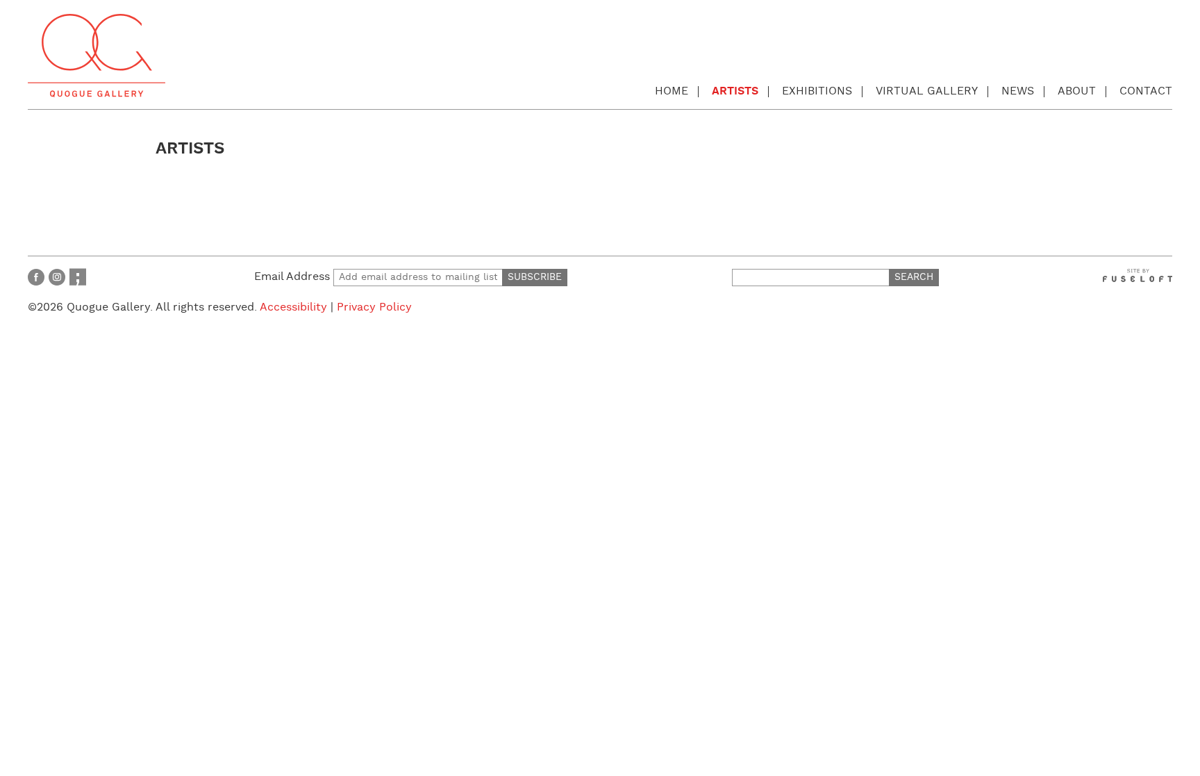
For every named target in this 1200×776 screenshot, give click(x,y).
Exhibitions (817, 91)
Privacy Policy (374, 307)
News (1017, 91)
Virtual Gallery (927, 91)
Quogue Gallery (96, 55)
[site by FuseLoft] (1137, 275)
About (1077, 91)
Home (671, 91)
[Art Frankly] (77, 277)
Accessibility (293, 307)
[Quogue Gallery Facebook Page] (36, 277)
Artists (735, 91)
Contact (1145, 91)
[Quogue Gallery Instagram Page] (57, 277)
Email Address (293, 277)
